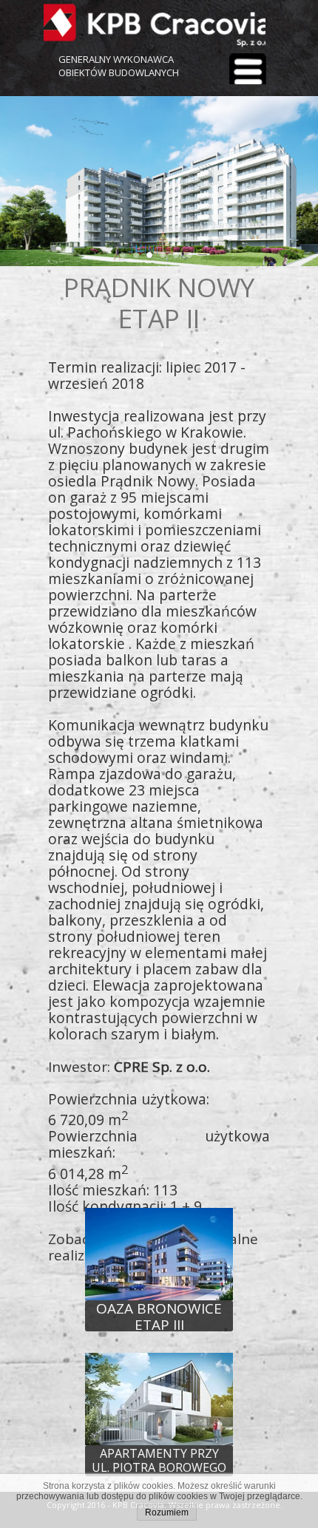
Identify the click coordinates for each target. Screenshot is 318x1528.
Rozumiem (167, 1512)
